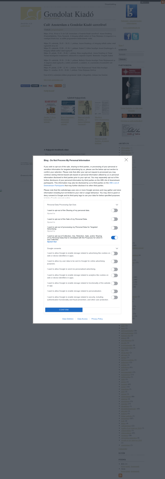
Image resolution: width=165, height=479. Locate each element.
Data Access (82, 319)
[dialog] (82, 240)
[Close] (127, 160)
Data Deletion (67, 319)
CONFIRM (64, 310)
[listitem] (82, 204)
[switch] (114, 210)
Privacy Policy (97, 319)
